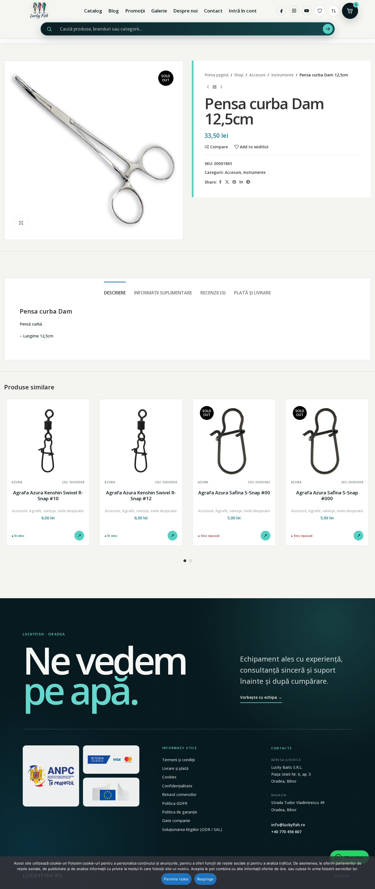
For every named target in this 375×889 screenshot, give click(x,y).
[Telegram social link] (248, 182)
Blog (113, 10)
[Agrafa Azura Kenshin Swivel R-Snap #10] (48, 440)
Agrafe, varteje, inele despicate (56, 510)
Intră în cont (243, 10)
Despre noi (185, 10)
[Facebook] (281, 11)
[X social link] (227, 182)
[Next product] (221, 87)
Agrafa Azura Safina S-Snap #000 (327, 495)
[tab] (115, 290)
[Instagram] (294, 11)
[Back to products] (214, 87)
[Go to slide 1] (184, 560)
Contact (213, 10)
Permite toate (176, 879)
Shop (238, 74)
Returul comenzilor (179, 794)
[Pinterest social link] (234, 182)
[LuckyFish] (40, 10)
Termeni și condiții (178, 759)
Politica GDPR (174, 803)
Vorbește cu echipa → (261, 697)
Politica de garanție (179, 812)
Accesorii (257, 74)
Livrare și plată (175, 768)
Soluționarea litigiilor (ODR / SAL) (192, 829)
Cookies (169, 777)
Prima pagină (216, 74)
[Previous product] (208, 87)
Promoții (135, 10)
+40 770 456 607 (286, 831)
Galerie (159, 10)
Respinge (205, 879)
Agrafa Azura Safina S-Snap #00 (234, 492)
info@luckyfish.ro (288, 824)
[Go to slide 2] (190, 560)
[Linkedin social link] (241, 182)
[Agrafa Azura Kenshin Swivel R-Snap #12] (141, 440)
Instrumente (282, 74)
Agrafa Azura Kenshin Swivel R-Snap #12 (141, 495)
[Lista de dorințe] (319, 10)
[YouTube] (306, 11)
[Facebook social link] (220, 182)
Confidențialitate (177, 785)
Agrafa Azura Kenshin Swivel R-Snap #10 (48, 495)
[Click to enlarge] (21, 223)
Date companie (176, 820)
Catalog (93, 10)
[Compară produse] (333, 10)
